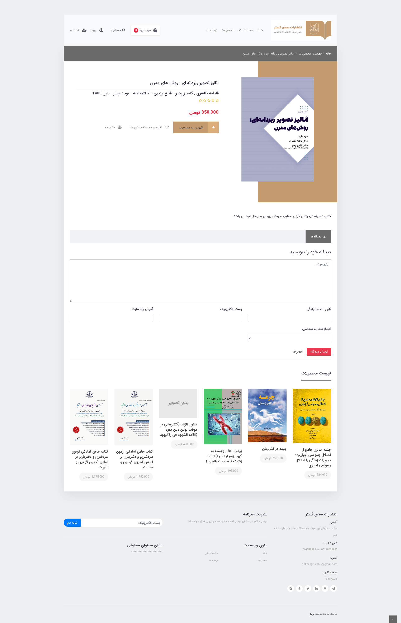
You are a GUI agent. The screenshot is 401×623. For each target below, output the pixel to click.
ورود (93, 30)
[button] (145, 30)
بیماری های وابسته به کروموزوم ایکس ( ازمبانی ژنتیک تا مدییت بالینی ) (224, 456)
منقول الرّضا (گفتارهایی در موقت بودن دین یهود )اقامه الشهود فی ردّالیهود (178, 430)
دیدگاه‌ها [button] (316, 236)
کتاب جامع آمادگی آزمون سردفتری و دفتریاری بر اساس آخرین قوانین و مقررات (134, 459)
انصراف (298, 351)
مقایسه (110, 127)
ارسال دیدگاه (319, 351)
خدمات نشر (245, 30)
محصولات (227, 30)
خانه (260, 30)
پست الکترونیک (231, 309)
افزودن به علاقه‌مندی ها (146, 127)
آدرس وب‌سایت (142, 309)
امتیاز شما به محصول (316, 328)
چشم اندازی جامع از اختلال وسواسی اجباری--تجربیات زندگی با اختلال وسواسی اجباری (313, 457)
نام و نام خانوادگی (318, 309)
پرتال (312, 614)
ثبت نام (72, 522)
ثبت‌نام (74, 30)
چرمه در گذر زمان (274, 449)
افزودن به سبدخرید (191, 127)
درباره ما (211, 30)
